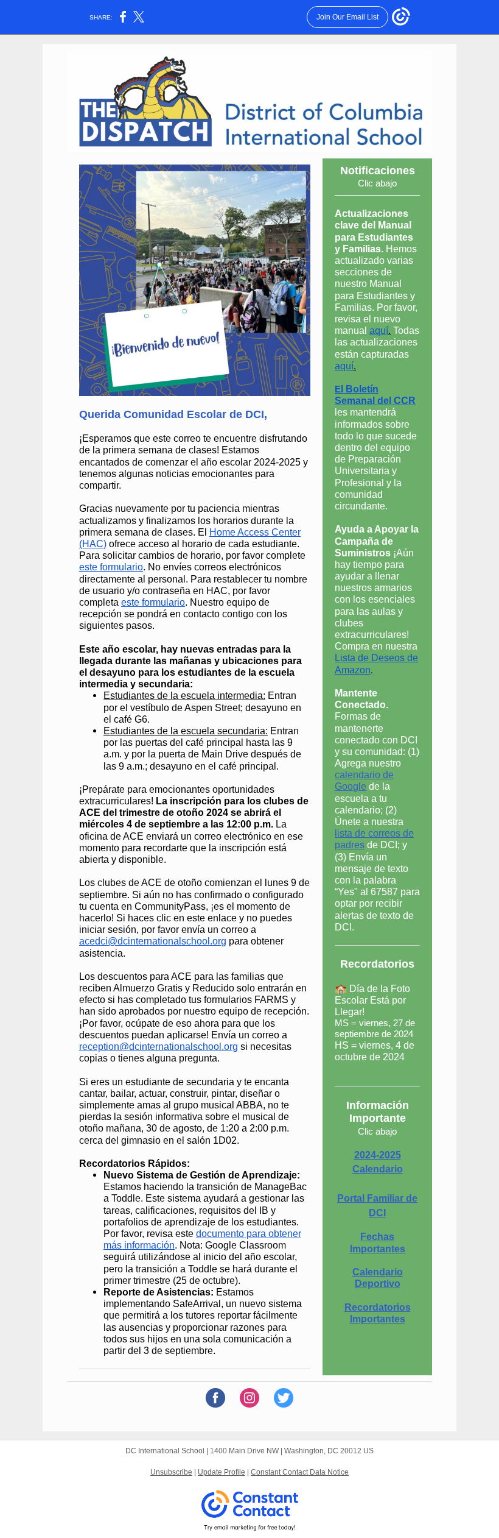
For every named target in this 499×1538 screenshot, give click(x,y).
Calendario (377, 1169)
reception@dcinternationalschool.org (158, 1046)
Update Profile (221, 1472)
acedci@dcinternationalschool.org (152, 941)
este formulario (111, 567)
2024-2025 (377, 1155)
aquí (378, 330)
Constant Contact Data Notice (300, 1472)
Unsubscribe (171, 1472)
